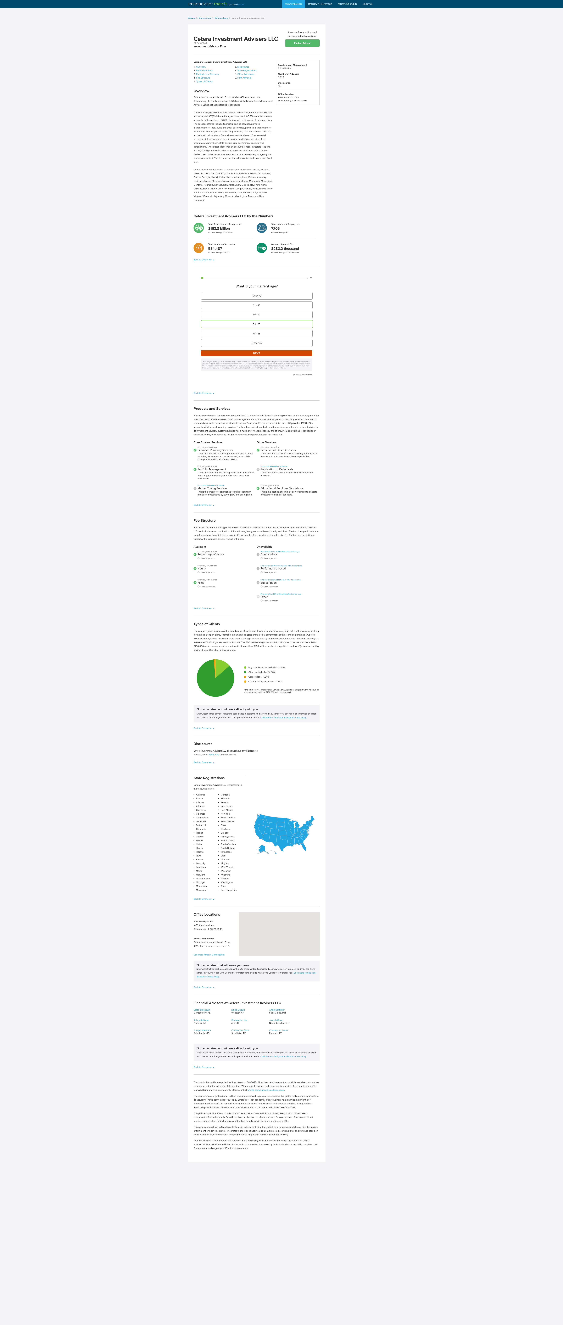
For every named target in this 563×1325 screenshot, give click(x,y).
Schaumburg (221, 18)
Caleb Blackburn (202, 1009)
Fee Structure (203, 77)
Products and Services (207, 74)
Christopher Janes (278, 1030)
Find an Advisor (302, 43)
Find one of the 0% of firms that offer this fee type (281, 580)
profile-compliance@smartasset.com (265, 1090)
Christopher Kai (239, 1020)
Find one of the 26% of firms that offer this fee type (281, 566)
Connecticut (205, 18)
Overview (201, 66)
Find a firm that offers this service (210, 485)
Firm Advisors (244, 77)
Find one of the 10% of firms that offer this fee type (281, 594)
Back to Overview (203, 259)
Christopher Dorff (240, 1030)
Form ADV (213, 754)
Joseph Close (276, 1020)
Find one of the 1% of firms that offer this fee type (280, 551)
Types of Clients (204, 81)
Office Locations (245, 74)
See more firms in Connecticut (209, 954)
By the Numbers (204, 70)
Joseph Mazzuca (202, 1030)
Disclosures (243, 66)
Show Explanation (207, 558)
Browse (191, 18)
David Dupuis (238, 1009)
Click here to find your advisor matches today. (283, 717)
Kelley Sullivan (201, 1020)
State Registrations (247, 70)
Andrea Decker (277, 1009)
